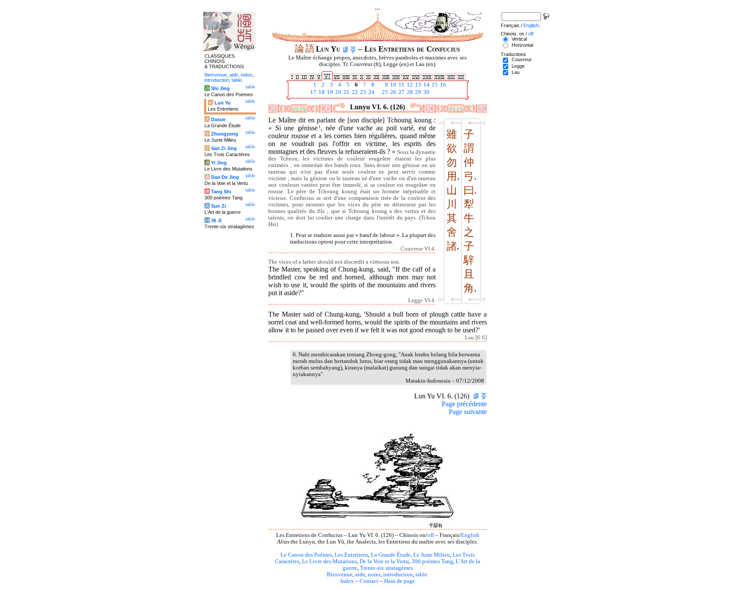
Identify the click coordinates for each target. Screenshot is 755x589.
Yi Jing (219, 162)
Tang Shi (221, 191)
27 (401, 92)
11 (401, 85)
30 (425, 92)
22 (354, 92)
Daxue (218, 119)
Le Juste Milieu (431, 555)
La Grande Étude (391, 555)
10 (392, 85)
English (470, 535)
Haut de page (399, 581)
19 (329, 92)
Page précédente (464, 404)
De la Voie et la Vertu (384, 561)
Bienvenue (340, 575)
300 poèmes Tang (432, 561)
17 (312, 92)
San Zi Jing (224, 148)
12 (409, 85)
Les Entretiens (351, 555)
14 (425, 85)
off (430, 535)
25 (384, 92)
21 (346, 92)
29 (417, 92)
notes (374, 575)
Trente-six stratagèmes (386, 568)
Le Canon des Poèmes (306, 555)
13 (417, 85)
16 (442, 85)
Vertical (519, 39)
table (421, 575)
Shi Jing (220, 88)
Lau (515, 72)
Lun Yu (223, 102)
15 (434, 85)
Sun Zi (218, 206)
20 (337, 92)
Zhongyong (224, 133)
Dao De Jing (225, 177)
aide (360, 575)
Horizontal (522, 45)
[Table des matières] (353, 49)
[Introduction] (345, 49)
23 (362, 92)
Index (347, 581)
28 (409, 92)
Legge (518, 66)
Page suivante (468, 411)
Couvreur (522, 59)
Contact (369, 581)
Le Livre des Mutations (329, 561)
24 (370, 92)
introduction (398, 575)
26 (392, 92)
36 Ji (216, 220)
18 (321, 92)
